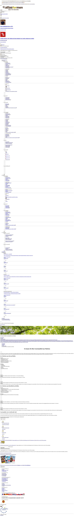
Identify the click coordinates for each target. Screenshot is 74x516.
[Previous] (1, 16)
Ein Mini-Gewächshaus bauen (30, 339)
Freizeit (2, 338)
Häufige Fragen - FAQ (5, 470)
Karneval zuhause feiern (3, 339)
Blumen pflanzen (9, 339)
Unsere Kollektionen (5, 480)
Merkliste (3, 318)
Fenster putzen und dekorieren (54, 340)
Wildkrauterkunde (36, 339)
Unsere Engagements (5, 479)
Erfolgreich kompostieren (42, 339)
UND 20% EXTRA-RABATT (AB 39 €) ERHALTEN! (8, 445)
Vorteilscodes (4, 481)
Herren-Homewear (8, 99)
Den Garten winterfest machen (11, 342)
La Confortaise (4, 475)
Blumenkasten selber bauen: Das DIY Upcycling (21, 342)
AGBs (3, 489)
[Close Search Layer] (1, 14)
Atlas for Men (4, 473)
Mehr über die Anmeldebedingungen (5, 448)
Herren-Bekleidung (8, 82)
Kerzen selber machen (47, 340)
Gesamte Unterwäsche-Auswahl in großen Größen (12, 137)
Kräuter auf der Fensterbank (15, 339)
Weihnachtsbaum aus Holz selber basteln (26, 340)
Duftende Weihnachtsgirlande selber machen (38, 340)
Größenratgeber (4, 471)
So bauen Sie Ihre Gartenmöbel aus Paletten (53, 341)
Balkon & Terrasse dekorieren (62, 340)
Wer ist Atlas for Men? (5, 478)
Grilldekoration (8, 340)
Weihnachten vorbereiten (17, 340)
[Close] (0, 5)
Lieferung (3, 484)
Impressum (1, 515)
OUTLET (3, 251)
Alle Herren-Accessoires (8, 241)
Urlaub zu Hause (48, 339)
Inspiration (2, 337)
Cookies (3, 491)
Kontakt (3, 469)
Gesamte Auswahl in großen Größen (10, 132)
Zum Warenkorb (2, 324)
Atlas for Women (4, 474)
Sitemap (3, 488)
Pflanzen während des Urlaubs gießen (64, 341)
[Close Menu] (4, 174)
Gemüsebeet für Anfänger (22, 339)
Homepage (3, 343)
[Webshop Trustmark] (3, 502)
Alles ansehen (7, 147)
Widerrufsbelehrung (4, 490)
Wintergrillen (4, 340)
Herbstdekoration (12, 340)
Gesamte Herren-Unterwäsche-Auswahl (10, 107)
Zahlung (3, 483)
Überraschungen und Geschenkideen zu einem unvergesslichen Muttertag (37, 341)
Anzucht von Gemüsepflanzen (23, 341)
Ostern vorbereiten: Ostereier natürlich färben (13, 341)
